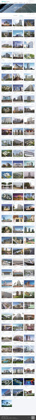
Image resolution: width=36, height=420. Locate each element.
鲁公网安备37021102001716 (16, 418)
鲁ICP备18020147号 (11, 418)
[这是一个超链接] (5, 2)
